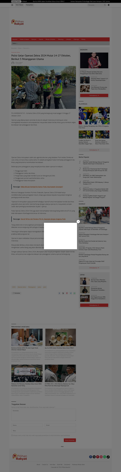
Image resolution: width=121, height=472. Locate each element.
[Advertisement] (60, 236)
